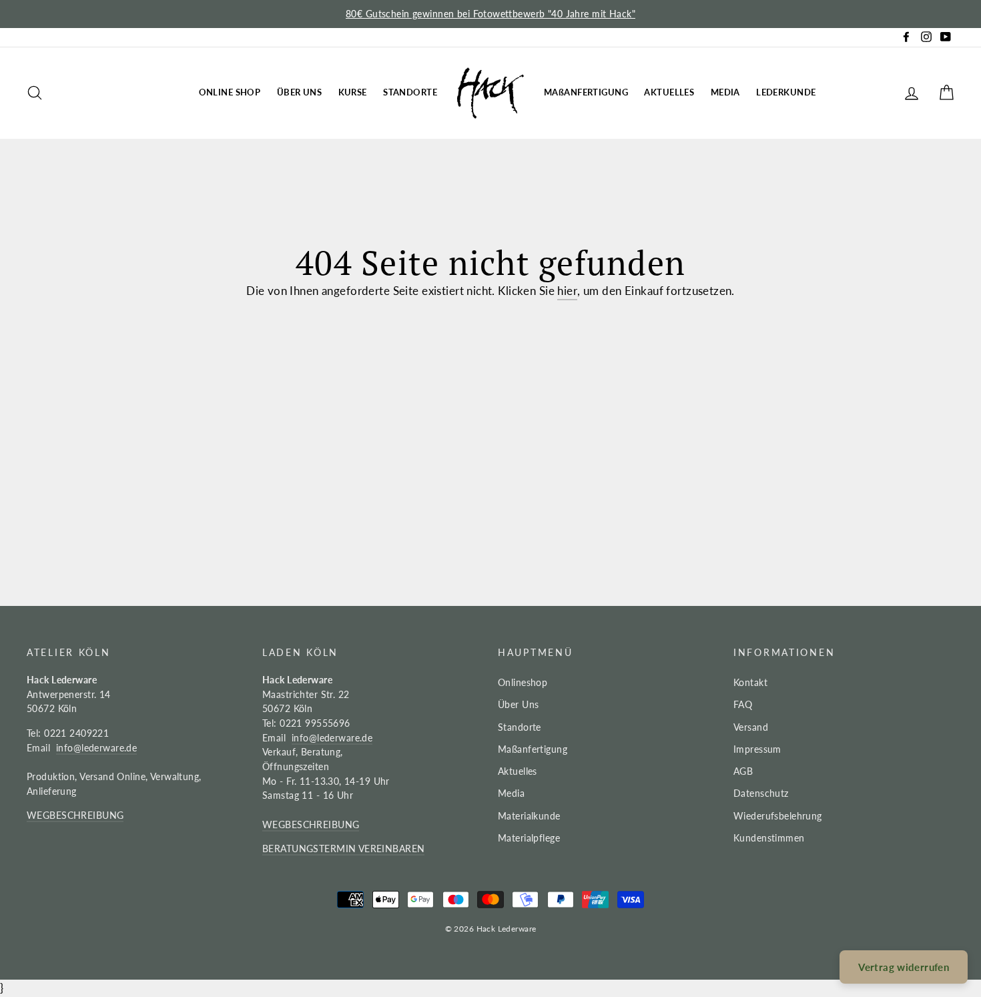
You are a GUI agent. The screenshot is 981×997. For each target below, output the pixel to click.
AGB (743, 771)
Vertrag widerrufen (903, 967)
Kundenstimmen (769, 838)
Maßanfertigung (532, 749)
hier (567, 291)
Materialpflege (529, 838)
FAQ (742, 704)
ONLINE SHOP (230, 92)
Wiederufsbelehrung (777, 815)
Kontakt (750, 682)
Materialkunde (529, 815)
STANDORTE (410, 92)
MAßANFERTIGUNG (586, 92)
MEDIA (725, 92)
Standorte (519, 727)
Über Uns (518, 704)
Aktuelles (517, 771)
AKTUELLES (669, 92)
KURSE (352, 92)
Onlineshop (522, 682)
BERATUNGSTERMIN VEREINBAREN (343, 848)
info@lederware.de (96, 747)
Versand (750, 727)
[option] (490, 14)
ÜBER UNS (299, 92)
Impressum (757, 749)
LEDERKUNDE (785, 92)
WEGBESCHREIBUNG (75, 815)
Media (511, 793)
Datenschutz (761, 793)
